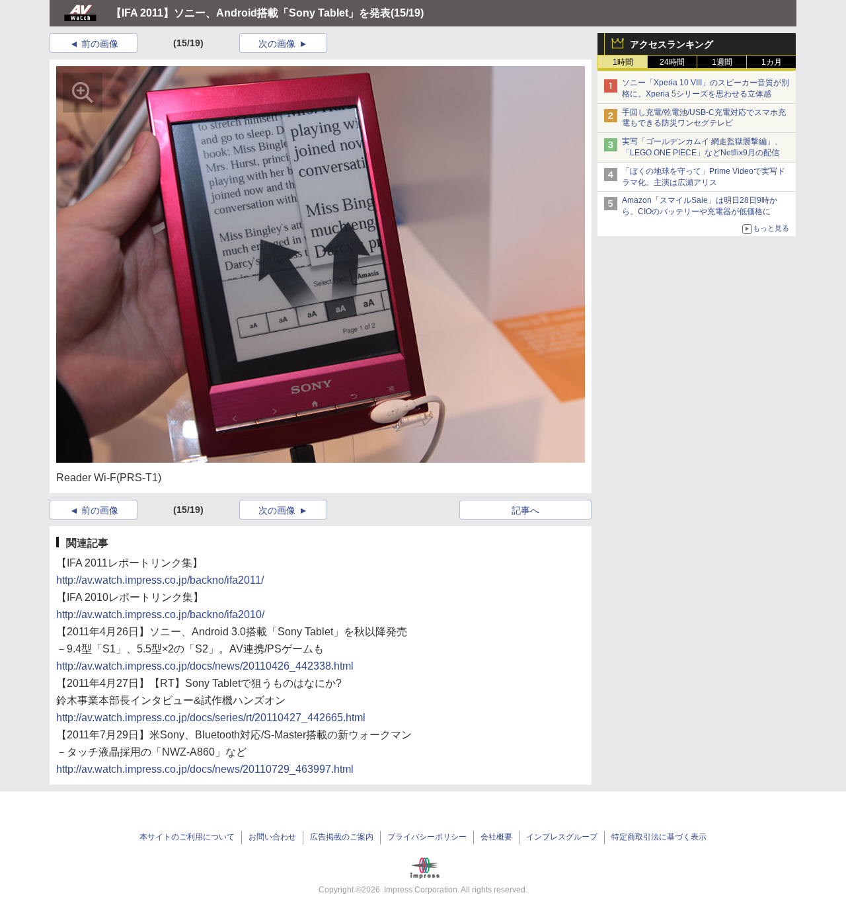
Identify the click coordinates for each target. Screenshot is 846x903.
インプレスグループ (561, 837)
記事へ (525, 510)
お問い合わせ (272, 837)
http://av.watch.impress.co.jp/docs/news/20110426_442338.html (205, 666)
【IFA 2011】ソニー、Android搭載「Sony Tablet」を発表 (251, 13)
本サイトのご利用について (187, 837)
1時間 (623, 62)
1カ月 (771, 62)
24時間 (672, 62)
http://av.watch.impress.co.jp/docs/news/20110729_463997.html (205, 769)
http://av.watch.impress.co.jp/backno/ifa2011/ (160, 580)
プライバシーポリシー (427, 837)
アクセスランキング (671, 44)
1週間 (722, 62)
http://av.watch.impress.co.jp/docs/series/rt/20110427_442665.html (210, 717)
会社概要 (496, 837)
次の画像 (276, 43)
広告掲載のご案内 (341, 837)
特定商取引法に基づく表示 (659, 837)
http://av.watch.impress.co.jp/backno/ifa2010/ (160, 614)
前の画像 (99, 43)
